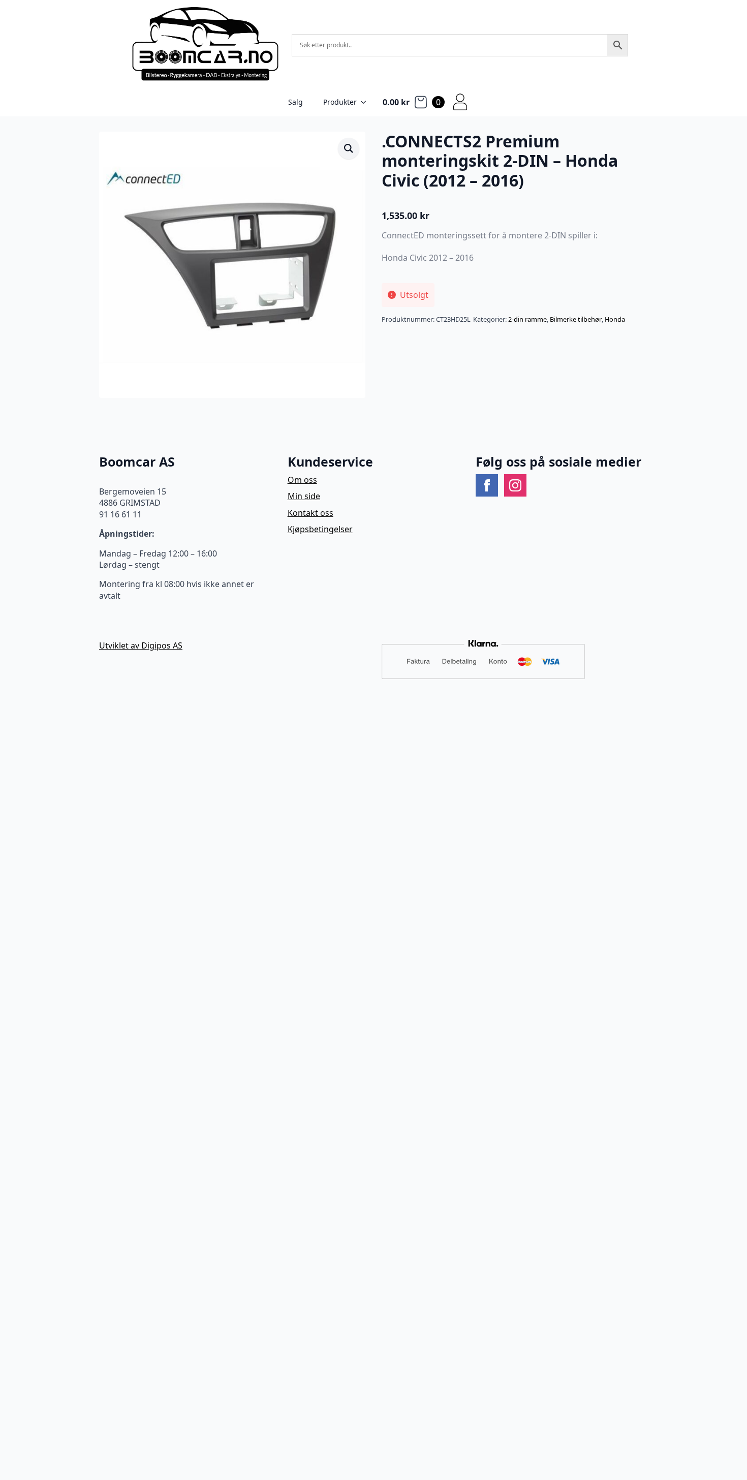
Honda (615, 319)
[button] (348, 148)
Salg (295, 102)
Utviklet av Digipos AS (140, 645)
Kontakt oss (310, 512)
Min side (304, 496)
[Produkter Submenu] (366, 102)
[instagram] (515, 485)
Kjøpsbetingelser (320, 529)
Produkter (340, 102)
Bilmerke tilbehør (576, 319)
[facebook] (487, 485)
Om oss (302, 479)
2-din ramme (527, 319)
